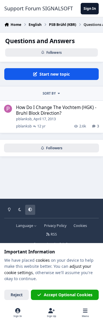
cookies (43, 260)
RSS (53, 234)
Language (25, 225)
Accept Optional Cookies (68, 294)
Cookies (80, 225)
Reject (17, 294)
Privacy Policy (55, 225)
